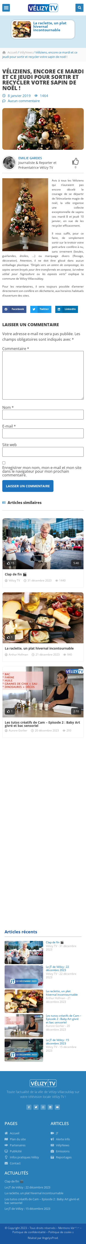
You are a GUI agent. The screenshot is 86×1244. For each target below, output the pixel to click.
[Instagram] (43, 1107)
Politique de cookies (61, 1232)
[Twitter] (36, 1107)
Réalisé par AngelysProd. (43, 1238)
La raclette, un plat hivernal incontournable (39, 648)
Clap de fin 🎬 (16, 574)
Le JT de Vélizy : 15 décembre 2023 (57, 1041)
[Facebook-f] (28, 1107)
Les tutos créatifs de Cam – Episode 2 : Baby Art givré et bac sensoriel (59, 28)
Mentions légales (68, 1228)
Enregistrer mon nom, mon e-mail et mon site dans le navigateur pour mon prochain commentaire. (41, 471)
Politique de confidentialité (29, 1232)
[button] (6, 8)
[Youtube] (57, 1107)
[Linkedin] (50, 1107)
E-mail (9, 426)
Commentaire (15, 348)
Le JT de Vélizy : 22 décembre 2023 (57, 968)
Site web (9, 445)
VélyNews (26, 52)
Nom (8, 407)
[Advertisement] (43, 787)
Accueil (12, 52)
